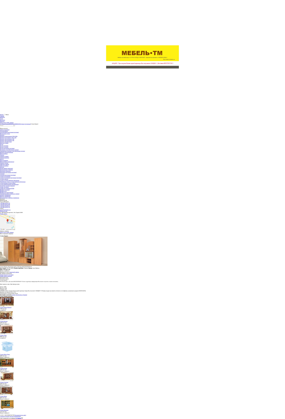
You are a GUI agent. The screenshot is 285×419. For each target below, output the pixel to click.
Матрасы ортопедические (6, 152)
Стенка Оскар (3, 368)
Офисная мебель (4, 165)
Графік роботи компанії (6, 276)
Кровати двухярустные (6, 141)
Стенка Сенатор (4, 382)
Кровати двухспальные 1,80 (7, 140)
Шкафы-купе (3, 191)
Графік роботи (3, 213)
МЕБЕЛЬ (2, 117)
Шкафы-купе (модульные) (6, 192)
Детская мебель (4, 131)
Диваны (2, 155)
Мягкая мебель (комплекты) (7, 161)
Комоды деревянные (5, 196)
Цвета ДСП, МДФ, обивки (7, 122)
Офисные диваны (4, 164)
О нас (1, 118)
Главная (2, 116)
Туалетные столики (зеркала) (7, 185)
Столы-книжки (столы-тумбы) (7, 183)
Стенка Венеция (4, 410)
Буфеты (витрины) (4, 129)
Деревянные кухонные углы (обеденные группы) (12, 151)
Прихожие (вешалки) (5, 171)
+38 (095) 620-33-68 (5, 204)
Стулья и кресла (4, 179)
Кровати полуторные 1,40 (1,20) (8, 137)
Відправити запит (4, 272)
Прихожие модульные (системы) (8, 172)
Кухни (1, 144)
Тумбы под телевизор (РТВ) (7, 188)
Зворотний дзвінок (14, 272)
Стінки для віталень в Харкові (19, 294)
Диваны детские (4, 163)
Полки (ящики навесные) (6, 168)
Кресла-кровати (4, 160)
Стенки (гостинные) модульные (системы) (11, 177)
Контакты (2, 120)
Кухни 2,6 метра (4, 147)
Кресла (2, 159)
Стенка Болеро (3, 321)
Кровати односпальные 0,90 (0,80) (8, 136)
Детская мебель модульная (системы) (9, 132)
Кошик (2, 114)
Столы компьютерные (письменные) (9, 184)
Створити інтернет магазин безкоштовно (10, 416)
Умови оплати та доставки (6, 274)
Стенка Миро (3, 396)
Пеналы (2, 167)
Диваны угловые (4, 156)
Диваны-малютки (4, 157)
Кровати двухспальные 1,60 (7, 139)
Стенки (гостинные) (5, 176)
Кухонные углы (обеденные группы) (9, 149)
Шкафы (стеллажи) (5, 189)
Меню (7, 114)
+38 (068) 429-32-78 (5, 203)
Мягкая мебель (3, 153)
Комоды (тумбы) (4, 143)
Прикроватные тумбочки (6, 169)
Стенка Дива (3, 335)
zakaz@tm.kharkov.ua (5, 209)
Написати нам (3, 211)
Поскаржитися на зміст (20, 415)
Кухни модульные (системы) (7, 148)
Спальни (2, 173)
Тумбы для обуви (4, 187)
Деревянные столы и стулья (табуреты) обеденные (12, 181)
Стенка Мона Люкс (5, 354)
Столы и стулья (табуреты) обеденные (9, 180)
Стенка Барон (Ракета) (5, 307)
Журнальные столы (5, 133)
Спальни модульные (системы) (8, 175)
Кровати (2, 135)
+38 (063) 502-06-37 (5, 205)
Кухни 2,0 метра (4, 145)
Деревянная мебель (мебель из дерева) (9, 193)
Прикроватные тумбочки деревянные (9, 197)
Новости (2, 121)
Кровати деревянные (5, 195)
